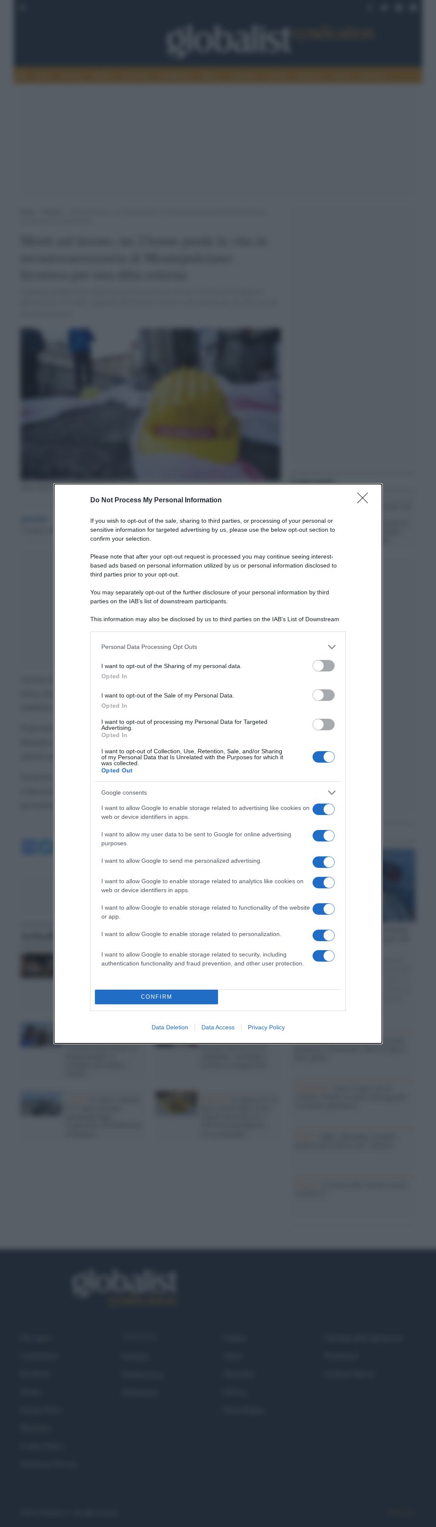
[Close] (365, 501)
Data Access (218, 1027)
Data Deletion (170, 1027)
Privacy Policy (266, 1027)
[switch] (324, 665)
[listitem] (218, 646)
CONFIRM (156, 997)
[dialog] (218, 763)
